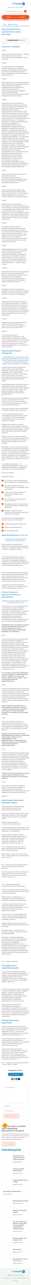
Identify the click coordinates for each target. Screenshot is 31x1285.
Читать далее (9, 1144)
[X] (19, 1079)
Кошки (8, 17)
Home (4, 24)
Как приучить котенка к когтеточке (20, 1259)
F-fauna (18, 4)
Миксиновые (17, 1249)
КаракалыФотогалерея (20, 1201)
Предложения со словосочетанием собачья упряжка (19, 1157)
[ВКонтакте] (12, 1079)
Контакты (15, 1280)
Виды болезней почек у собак (20, 1181)
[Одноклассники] (14, 1079)
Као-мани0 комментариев (12, 1191)
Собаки (22, 17)
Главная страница (6, 1277)
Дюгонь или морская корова (20, 1211)
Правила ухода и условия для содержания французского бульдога (13, 1128)
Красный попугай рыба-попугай (18, 1169)
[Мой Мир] (17, 1079)
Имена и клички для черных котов (19, 1239)
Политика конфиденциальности (21, 1277)
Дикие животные (13, 24)
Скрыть (22, 40)
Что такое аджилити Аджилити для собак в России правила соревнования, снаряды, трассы (20, 1225)
